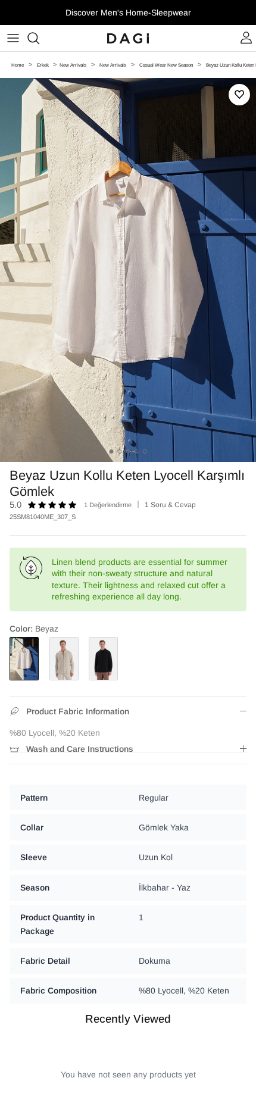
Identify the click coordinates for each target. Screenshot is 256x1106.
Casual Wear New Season (166, 65)
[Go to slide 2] (120, 451)
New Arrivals (73, 65)
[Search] (39, 38)
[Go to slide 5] (145, 451)
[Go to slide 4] (137, 451)
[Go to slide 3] (128, 451)
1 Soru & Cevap (170, 505)
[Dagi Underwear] (128, 38)
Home (17, 65)
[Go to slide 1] (112, 451)
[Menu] (13, 38)
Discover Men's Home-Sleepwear (128, 12)
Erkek (43, 65)
